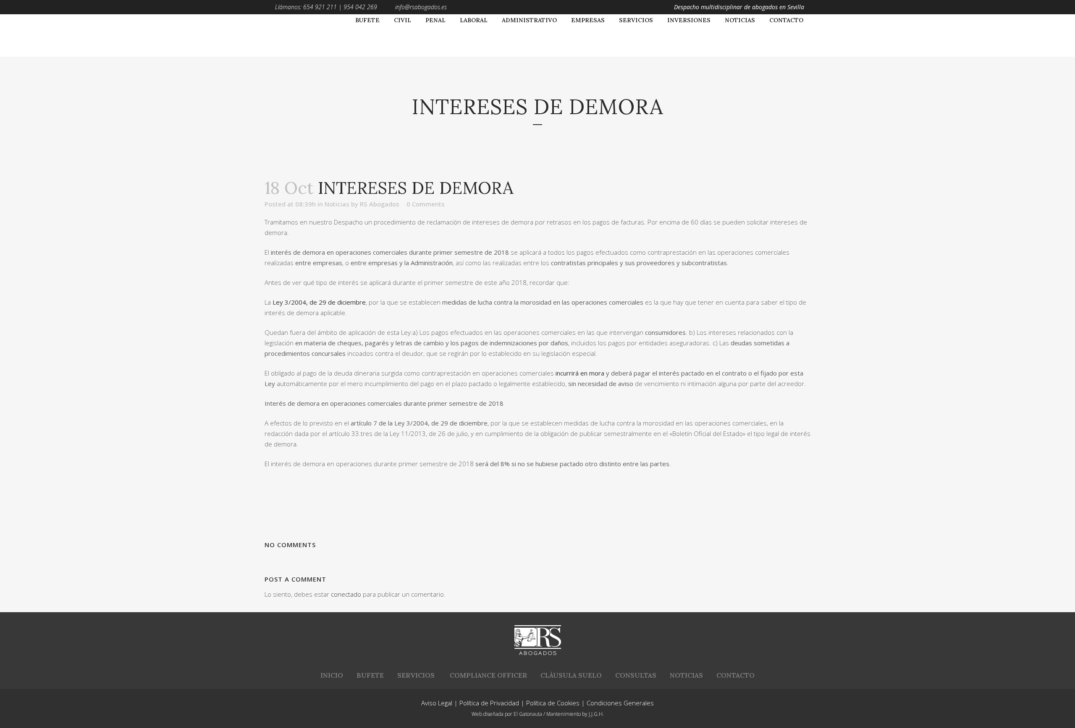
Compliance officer (488, 675)
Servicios (416, 675)
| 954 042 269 (357, 7)
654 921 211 (320, 7)
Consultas (635, 675)
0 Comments (425, 204)
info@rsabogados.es (421, 7)
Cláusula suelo (571, 675)
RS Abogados (379, 204)
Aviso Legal (436, 703)
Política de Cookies (552, 703)
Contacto (735, 675)
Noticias (337, 204)
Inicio (331, 675)
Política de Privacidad (489, 703)
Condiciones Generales (620, 703)
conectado (346, 594)
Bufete (370, 675)
